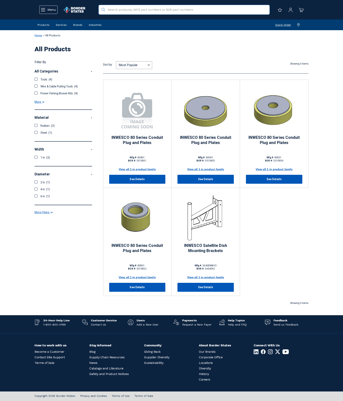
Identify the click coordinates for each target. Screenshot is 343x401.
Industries (95, 24)
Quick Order (283, 24)
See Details (137, 179)
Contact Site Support (50, 357)
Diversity (205, 368)
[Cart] (300, 10)
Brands (77, 24)
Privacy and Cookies (93, 395)
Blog (92, 352)
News (93, 363)
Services (61, 24)
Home (38, 35)
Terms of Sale (44, 363)
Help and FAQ (237, 324)
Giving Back (152, 352)
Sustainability (153, 363)
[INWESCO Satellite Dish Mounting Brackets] (205, 218)
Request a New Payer (196, 324)
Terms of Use (121, 395)
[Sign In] (289, 10)
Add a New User (147, 324)
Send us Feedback (286, 324)
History (204, 374)
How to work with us (50, 345)
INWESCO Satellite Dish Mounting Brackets (205, 248)
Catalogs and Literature (106, 368)
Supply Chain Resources (106, 357)
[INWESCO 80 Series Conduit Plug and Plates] (137, 110)
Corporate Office (211, 357)
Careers (204, 379)
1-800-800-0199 (54, 324)
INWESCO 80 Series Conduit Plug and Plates (137, 140)
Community (153, 345)
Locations (206, 363)
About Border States (215, 345)
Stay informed (100, 345)
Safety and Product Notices (109, 374)
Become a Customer (49, 352)
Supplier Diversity (156, 357)
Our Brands (207, 352)
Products (43, 24)
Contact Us (98, 324)
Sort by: (108, 64)
